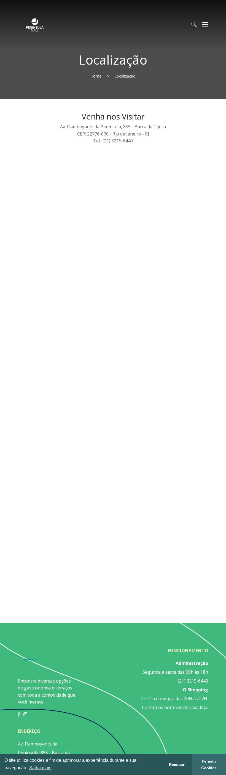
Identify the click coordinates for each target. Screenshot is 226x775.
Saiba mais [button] (40, 767)
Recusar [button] (176, 764)
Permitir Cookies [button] (209, 764)
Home (95, 76)
